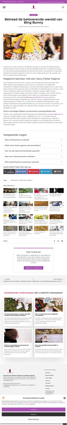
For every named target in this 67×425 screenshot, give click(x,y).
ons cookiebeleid (30, 404)
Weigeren (33, 414)
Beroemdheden (49, 375)
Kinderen (33, 15)
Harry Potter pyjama (26, 180)
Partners (47, 372)
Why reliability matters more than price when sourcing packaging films (9, 195)
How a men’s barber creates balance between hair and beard (56, 222)
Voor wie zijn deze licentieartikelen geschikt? (33, 151)
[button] (64, 398)
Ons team (48, 383)
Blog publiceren (49, 385)
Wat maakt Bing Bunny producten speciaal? (33, 162)
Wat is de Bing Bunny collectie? (33, 140)
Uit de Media (48, 378)
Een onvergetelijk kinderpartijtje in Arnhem (46, 345)
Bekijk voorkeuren (33, 419)
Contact (47, 388)
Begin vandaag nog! (33, 252)
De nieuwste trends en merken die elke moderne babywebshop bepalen (17, 314)
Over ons (47, 380)
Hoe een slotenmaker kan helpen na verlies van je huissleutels (10, 233)
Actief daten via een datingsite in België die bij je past (10, 222)
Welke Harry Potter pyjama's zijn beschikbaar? (33, 145)
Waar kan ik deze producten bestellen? (33, 156)
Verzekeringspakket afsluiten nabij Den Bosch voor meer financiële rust (40, 222)
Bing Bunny (15, 180)
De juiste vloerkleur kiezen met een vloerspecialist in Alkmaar (41, 209)
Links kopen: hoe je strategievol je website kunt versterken (49, 393)
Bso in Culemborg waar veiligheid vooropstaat (46, 314)
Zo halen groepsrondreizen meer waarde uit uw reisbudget (25, 195)
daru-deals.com (55, 114)
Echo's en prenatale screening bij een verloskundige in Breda (16, 345)
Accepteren (33, 409)
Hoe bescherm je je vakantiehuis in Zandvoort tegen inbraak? (25, 233)
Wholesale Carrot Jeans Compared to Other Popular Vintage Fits (56, 209)
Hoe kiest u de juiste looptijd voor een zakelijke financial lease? (25, 222)
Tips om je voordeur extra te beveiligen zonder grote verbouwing (56, 233)
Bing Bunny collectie (33, 97)
